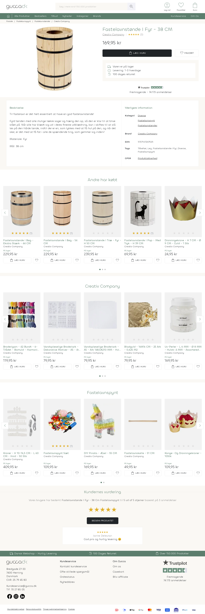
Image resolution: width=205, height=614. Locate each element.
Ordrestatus (67, 576)
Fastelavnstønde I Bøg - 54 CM (60, 242)
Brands (97, 16)
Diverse (142, 115)
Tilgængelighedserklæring (55, 609)
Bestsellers (40, 16)
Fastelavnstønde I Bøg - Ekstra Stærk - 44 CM (18, 242)
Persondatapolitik (33, 609)
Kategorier (82, 16)
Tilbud (54, 16)
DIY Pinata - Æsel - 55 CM (100, 453)
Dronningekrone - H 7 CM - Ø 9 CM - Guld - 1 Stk (183, 242)
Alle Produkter (22, 16)
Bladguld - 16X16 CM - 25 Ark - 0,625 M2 (142, 348)
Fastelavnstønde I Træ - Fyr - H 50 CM (102, 242)
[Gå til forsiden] (16, 562)
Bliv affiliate (120, 576)
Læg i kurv (137, 53)
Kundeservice (178, 16)
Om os (117, 566)
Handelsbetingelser (15, 609)
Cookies (71, 609)
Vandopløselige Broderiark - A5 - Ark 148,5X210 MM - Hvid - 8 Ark (102, 348)
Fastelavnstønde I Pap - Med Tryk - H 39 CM (142, 242)
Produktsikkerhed (147, 158)
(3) (135, 34)
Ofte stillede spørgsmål (74, 571)
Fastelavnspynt (146, 120)
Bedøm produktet (102, 520)
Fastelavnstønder (147, 125)
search (131, 6)
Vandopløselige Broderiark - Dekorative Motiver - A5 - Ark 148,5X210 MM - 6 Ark (62, 348)
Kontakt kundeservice (73, 566)
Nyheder (67, 16)
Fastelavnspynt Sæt (56, 453)
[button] (5, 212)
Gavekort (118, 571)
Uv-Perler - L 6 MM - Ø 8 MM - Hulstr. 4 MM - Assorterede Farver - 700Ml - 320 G (183, 348)
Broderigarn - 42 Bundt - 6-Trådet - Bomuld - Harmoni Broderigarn (20, 348)
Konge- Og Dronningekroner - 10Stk (183, 455)
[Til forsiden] (16, 6)
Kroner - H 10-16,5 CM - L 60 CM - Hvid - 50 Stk (21, 455)
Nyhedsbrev (67, 582)
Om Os (195, 16)
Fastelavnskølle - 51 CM (139, 453)
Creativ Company (113, 34)
